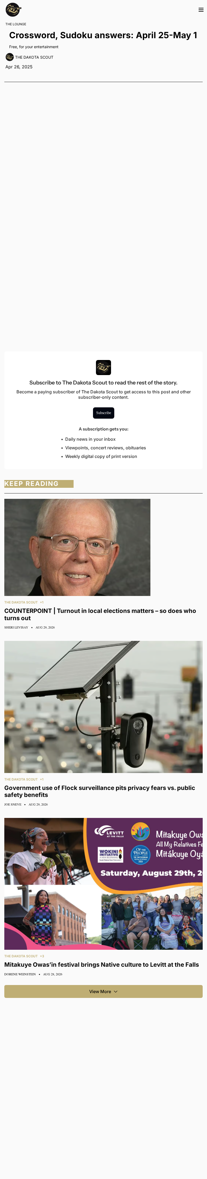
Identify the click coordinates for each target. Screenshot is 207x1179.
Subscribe (103, 413)
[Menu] (201, 9)
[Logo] (13, 10)
